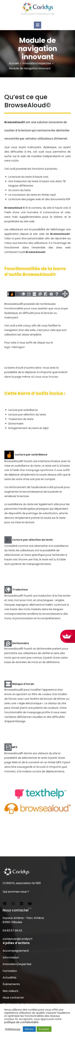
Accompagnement (16, 951)
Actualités (9, 978)
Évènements (11, 984)
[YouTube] (30, 904)
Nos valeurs (10, 991)
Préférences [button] (12, 1029)
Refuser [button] (29, 1029)
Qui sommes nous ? (16, 892)
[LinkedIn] (21, 904)
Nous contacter (13, 998)
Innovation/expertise (17, 964)
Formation (10, 971)
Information (11, 957)
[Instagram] (13, 904)
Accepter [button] (44, 1029)
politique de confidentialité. (21, 1022)
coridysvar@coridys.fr (18, 939)
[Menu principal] (37, 25)
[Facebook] (5, 904)
